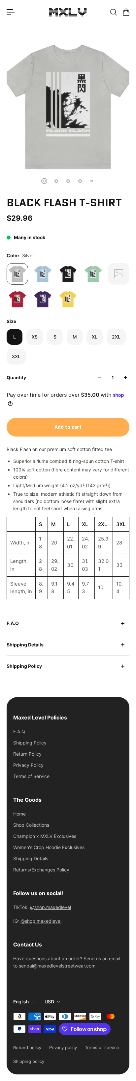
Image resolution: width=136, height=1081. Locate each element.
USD (49, 1001)
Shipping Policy (24, 666)
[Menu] (10, 12)
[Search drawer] (113, 12)
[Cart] (125, 12)
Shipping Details (25, 644)
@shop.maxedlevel (50, 907)
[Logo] (68, 12)
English (21, 1001)
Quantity (16, 377)
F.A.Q (13, 623)
